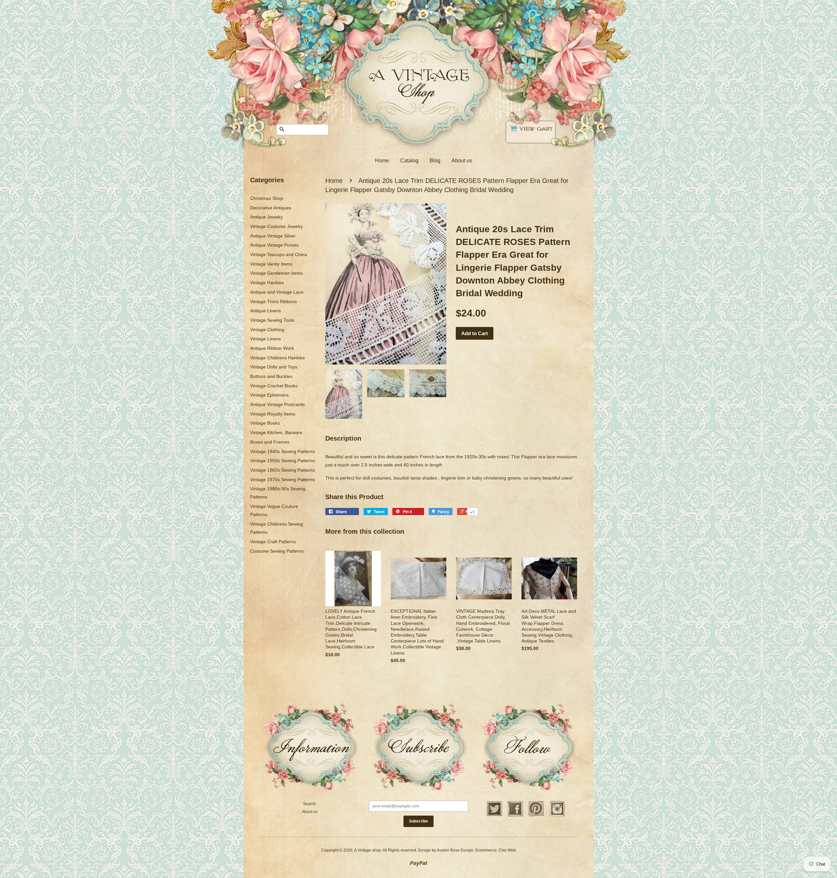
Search (309, 804)
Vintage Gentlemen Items (276, 273)
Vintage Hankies (267, 282)
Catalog (409, 160)
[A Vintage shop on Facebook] (515, 815)
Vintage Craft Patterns (273, 541)
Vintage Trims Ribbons (273, 301)
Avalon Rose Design (455, 850)
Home (382, 160)
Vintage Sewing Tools (272, 320)
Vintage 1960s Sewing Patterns (282, 470)
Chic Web (507, 850)
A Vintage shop (367, 850)
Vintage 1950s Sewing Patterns (282, 460)
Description (343, 438)
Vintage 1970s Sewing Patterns (282, 479)
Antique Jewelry (266, 217)
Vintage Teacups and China (278, 254)
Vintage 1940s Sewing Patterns (282, 451)
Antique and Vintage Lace (276, 292)
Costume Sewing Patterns (277, 551)
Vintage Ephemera (269, 395)
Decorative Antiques (270, 207)
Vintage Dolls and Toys (273, 366)
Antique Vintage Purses (274, 245)
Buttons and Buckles (271, 376)
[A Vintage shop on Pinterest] (536, 815)
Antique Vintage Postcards (277, 404)
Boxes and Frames (269, 442)
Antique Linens (265, 310)
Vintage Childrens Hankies (277, 357)
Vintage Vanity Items (271, 264)
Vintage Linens (265, 338)
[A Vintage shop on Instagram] (557, 815)
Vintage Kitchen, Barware (276, 432)
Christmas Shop (266, 198)
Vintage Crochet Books (274, 385)
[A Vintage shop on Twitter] (494, 815)
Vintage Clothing (267, 329)
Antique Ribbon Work (272, 348)
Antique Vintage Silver (273, 235)
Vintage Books (265, 423)
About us (462, 160)
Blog (435, 160)
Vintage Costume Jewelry (276, 226)
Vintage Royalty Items (272, 413)
